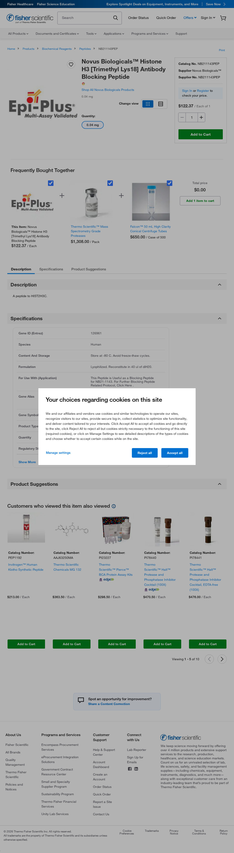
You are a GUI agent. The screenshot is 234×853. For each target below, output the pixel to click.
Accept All (175, 453)
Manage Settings (58, 453)
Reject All (145, 453)
